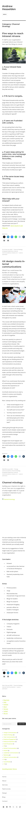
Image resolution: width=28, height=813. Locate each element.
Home (4, 776)
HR (4, 746)
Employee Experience (7, 251)
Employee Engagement (10, 739)
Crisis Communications (9, 737)
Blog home (6, 700)
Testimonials (6, 789)
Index (5, 702)
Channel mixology (12, 482)
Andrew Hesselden (9, 8)
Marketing (6, 755)
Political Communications (10, 757)
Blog (3, 797)
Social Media (7, 761)
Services (6, 709)
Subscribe (21, 723)
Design (4, 793)
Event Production (8, 743)
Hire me (6, 713)
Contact (6, 711)
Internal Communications (8, 687)
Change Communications (10, 732)
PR (4, 759)
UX (17, 252)
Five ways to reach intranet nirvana (12, 34)
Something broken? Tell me (9, 769)
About (5, 706)
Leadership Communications (11, 752)
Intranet (14, 252)
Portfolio (6, 704)
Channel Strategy (18, 249)
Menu (4, 14)
